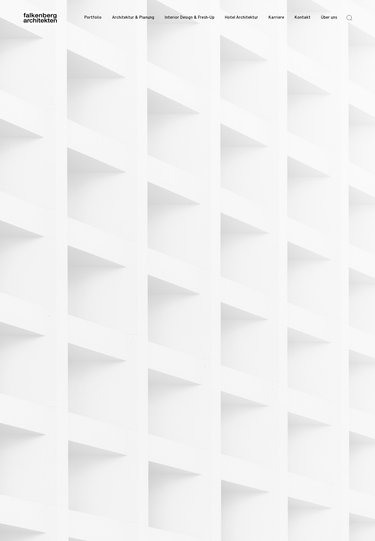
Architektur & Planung (133, 17)
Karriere (276, 17)
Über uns (329, 17)
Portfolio (93, 17)
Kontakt (302, 17)
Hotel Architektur (241, 17)
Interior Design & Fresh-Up (189, 17)
